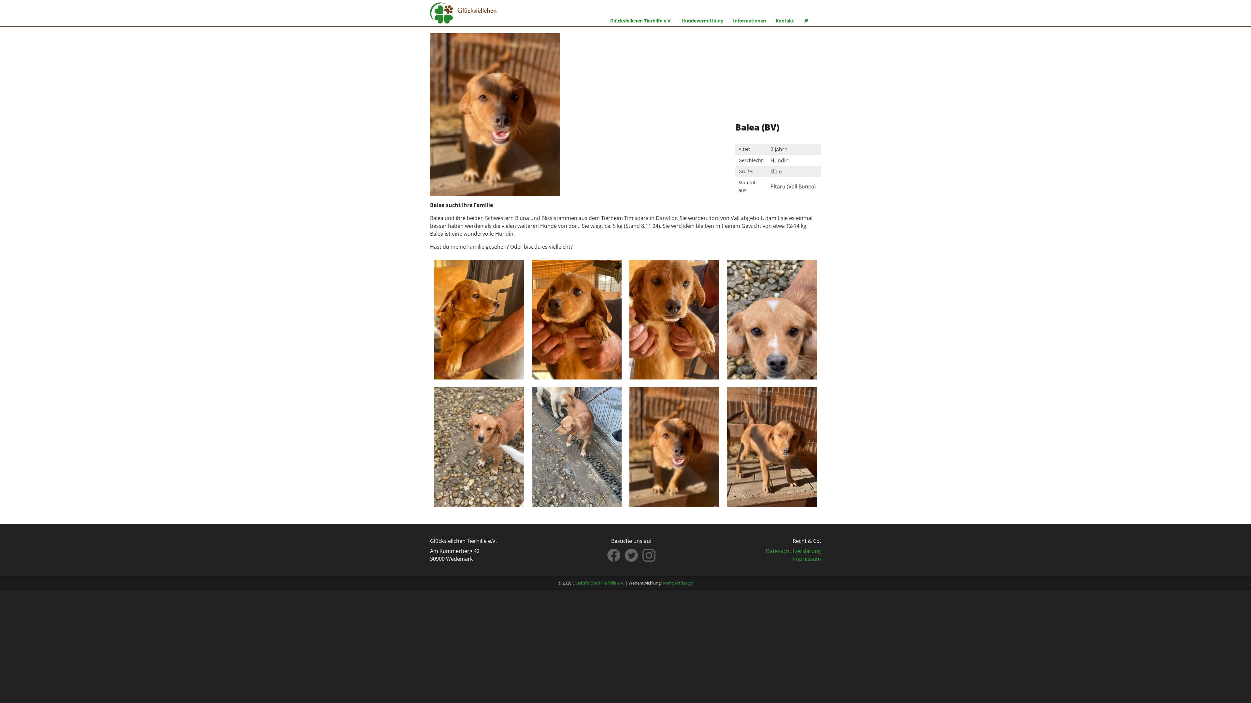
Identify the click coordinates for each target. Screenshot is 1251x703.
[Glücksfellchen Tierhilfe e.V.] (463, 14)
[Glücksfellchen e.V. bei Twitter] (631, 555)
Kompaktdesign (678, 583)
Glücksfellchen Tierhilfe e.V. (641, 21)
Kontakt (785, 21)
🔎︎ (806, 21)
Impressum (807, 558)
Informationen (749, 21)
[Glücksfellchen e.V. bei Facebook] (613, 555)
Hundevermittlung (702, 21)
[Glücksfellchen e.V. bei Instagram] (648, 555)
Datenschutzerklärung (793, 551)
